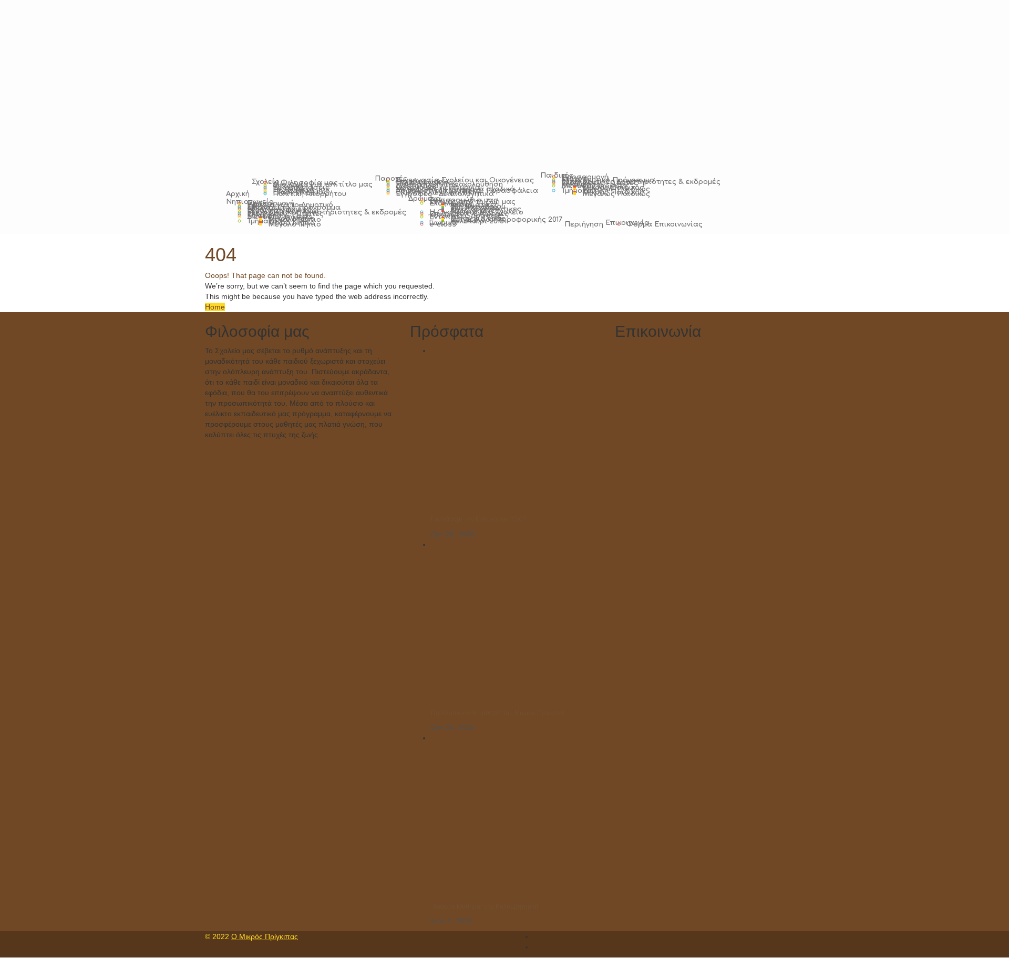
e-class (442, 224)
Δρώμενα (424, 198)
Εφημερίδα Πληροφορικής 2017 (506, 219)
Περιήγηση (583, 224)
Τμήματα (576, 190)
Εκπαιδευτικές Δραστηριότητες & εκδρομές (640, 182)
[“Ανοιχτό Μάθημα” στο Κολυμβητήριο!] (510, 818)
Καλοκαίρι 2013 (477, 221)
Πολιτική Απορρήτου (309, 194)
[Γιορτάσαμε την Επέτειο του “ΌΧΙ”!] (510, 431)
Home (215, 307)
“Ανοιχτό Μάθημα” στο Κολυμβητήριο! (484, 906)
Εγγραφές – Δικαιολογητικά (445, 194)
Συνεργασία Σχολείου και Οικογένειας (465, 180)
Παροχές (391, 178)
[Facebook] (536, 936)
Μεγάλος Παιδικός (616, 194)
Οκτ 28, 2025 (453, 534)
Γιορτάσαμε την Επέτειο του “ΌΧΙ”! (479, 519)
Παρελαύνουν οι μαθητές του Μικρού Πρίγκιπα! (497, 713)
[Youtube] (536, 947)
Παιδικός (556, 175)
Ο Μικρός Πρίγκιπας (264, 936)
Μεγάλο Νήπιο (294, 224)
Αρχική (238, 194)
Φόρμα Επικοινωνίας (664, 224)
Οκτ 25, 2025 (453, 727)
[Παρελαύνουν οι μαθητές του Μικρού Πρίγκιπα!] (510, 625)
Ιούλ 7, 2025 (451, 920)
